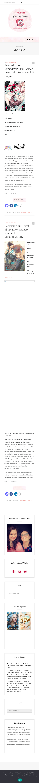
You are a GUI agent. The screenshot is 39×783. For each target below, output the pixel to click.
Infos (10, 135)
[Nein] (37, 777)
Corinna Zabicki (26, 212)
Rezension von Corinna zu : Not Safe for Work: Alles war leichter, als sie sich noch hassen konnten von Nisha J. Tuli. (19, 676)
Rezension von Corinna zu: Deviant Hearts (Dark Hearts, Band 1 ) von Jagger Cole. (19, 665)
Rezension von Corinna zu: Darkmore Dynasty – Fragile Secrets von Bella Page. (19, 682)
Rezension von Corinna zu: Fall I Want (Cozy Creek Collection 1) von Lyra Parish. (19, 671)
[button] (6, 205)
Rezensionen (11, 62)
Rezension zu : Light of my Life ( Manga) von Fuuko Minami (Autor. (16, 231)
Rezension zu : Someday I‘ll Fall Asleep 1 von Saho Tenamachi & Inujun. (19, 70)
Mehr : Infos (8, 277)
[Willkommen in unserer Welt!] (19, 551)
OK (20, 780)
